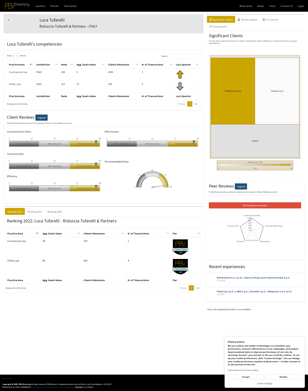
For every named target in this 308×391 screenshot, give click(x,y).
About (260, 6)
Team (272, 6)
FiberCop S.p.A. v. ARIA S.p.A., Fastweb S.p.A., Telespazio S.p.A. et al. (254, 291)
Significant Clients (222, 19)
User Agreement (39, 387)
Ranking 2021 (34, 211)
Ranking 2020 (54, 211)
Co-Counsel (271, 19)
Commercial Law (18, 72)
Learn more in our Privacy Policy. (243, 370)
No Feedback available (255, 205)
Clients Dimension (118, 64)
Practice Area (17, 64)
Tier (174, 233)
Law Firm (40, 6)
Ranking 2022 (15, 211)
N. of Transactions (152, 64)
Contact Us (287, 6)
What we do (246, 6)
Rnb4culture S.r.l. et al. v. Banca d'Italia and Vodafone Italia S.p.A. (253, 277)
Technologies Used (66, 387)
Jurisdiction (43, 64)
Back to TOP (7, 378)
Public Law (15, 84)
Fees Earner (70, 6)
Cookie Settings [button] (264, 383)
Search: (165, 56)
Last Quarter (183, 64)
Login (301, 6)
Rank (64, 64)
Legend (42, 117)
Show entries (16, 55)
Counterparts (219, 26)
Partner (54, 6)
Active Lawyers (249, 19)
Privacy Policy (52, 387)
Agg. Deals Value (86, 64)
